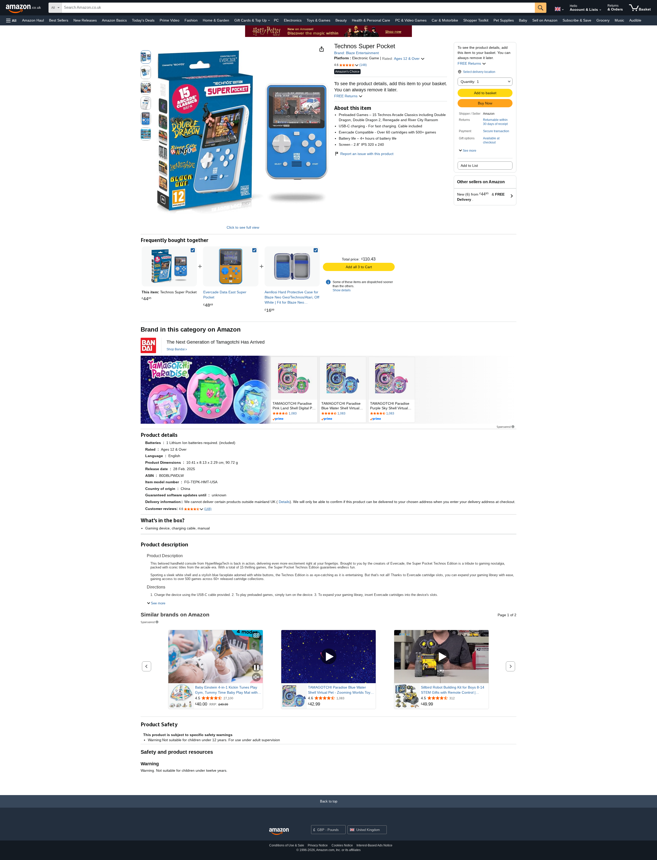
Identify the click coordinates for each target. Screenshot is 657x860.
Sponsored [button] (504, 426)
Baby (523, 20)
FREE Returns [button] (470, 63)
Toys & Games (318, 20)
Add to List (469, 165)
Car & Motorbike (445, 20)
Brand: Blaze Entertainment (356, 53)
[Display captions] (256, 636)
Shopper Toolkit (475, 20)
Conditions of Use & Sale (286, 845)
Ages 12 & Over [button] (407, 58)
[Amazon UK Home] (279, 831)
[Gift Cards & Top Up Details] (269, 20)
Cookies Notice (342, 845)
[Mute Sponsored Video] (256, 677)
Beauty (341, 20)
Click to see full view (243, 227)
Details (284, 502)
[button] (11, 20)
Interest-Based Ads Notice (374, 845)
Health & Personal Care (371, 20)
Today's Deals (143, 20)
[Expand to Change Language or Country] (563, 9)
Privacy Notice (318, 845)
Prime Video (169, 20)
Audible (635, 20)
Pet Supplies (504, 20)
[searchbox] (298, 8)
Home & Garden (216, 20)
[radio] (146, 57)
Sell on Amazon (544, 20)
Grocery (603, 20)
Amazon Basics (114, 20)
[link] (231, 266)
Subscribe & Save (577, 20)
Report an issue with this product (366, 154)
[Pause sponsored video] (256, 668)
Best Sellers (58, 20)
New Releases (85, 20)
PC (276, 20)
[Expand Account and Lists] (600, 10)
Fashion (191, 20)
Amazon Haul (33, 20)
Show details (342, 290)
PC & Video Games (411, 20)
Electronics (293, 20)
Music (619, 20)
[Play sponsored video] (328, 656)
